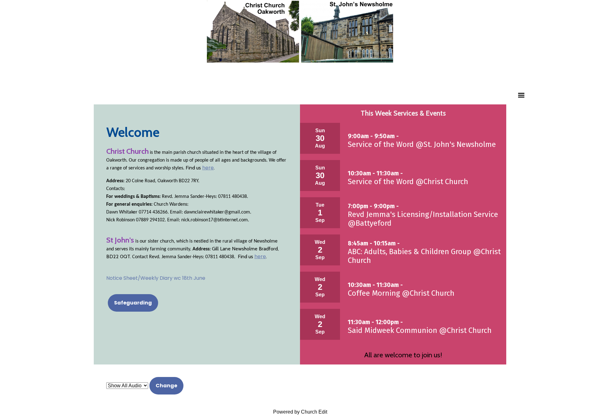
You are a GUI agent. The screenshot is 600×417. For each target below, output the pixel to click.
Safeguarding (133, 302)
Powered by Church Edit (300, 411)
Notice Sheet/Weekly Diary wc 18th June (155, 278)
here (208, 167)
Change (166, 385)
